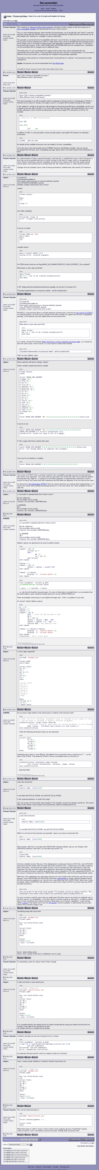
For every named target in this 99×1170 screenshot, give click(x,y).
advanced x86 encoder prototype (41, 27)
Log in (61, 10)
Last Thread (81, 1146)
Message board (64, 1167)
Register (53, 8)
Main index (31, 1167)
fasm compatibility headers (26, 29)
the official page (58, 63)
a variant (25, 903)
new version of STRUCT (84, 313)
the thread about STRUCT (38, 484)
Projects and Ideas (20, 16)
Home (42, 8)
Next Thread (89, 1146)
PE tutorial (52, 903)
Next (15, 20)
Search (48, 8)
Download (39, 1167)
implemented (61, 878)
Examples (56, 1167)
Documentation (47, 1167)
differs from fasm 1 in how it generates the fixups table (61, 342)
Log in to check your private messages (46, 10)
